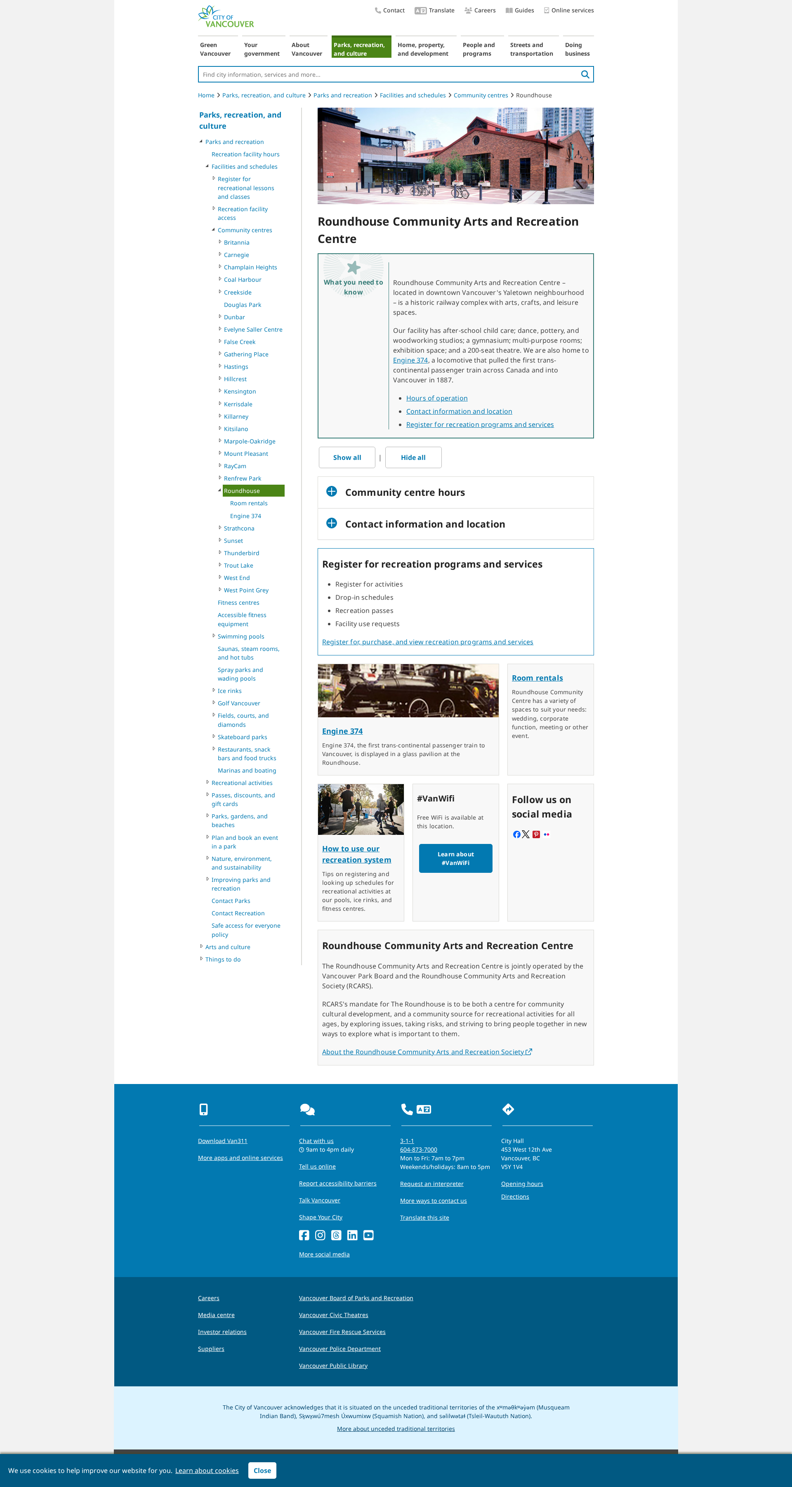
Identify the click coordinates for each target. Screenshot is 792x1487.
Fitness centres (238, 602)
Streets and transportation (531, 49)
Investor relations (222, 1332)
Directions (515, 1196)
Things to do (223, 959)
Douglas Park (243, 305)
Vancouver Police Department (340, 1349)
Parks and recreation (343, 95)
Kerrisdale (238, 404)
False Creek (240, 342)
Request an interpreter (432, 1184)
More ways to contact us (433, 1200)
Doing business (577, 49)
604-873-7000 (418, 1149)
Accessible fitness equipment (242, 619)
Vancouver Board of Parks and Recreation (356, 1298)
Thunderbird (241, 553)
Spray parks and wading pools (240, 674)
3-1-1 (407, 1141)
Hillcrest (235, 379)
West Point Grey (246, 590)
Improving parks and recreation (241, 884)
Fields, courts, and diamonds (243, 720)
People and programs (479, 49)
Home (206, 95)
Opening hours (522, 1184)
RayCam (235, 466)
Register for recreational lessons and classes (246, 187)
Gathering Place (246, 354)
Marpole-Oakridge (250, 441)
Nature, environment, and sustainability (242, 863)
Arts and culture (227, 947)
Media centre (216, 1315)
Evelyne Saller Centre (253, 329)
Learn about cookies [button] (207, 1470)
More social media (324, 1254)
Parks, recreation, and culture (359, 49)
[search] (585, 74)
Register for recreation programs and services (480, 424)
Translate (442, 10)
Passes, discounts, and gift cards (243, 799)
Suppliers (211, 1349)
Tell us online (317, 1166)
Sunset (233, 540)
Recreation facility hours (246, 154)
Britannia (237, 242)
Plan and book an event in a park (245, 842)
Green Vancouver (215, 49)
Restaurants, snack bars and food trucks (247, 753)
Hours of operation (437, 398)
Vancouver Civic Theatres (333, 1315)
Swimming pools (241, 636)
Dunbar (234, 317)
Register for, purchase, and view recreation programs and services (427, 641)
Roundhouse (242, 491)
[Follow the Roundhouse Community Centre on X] (526, 835)
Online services (573, 10)
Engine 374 (245, 516)
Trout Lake (238, 565)
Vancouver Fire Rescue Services (342, 1332)
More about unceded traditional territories (396, 1429)
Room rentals (249, 503)
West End (237, 578)
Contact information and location (459, 411)
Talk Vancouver (319, 1200)
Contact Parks (231, 901)
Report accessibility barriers (338, 1183)
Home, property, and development (423, 49)
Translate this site (424, 1217)
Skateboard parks (242, 737)
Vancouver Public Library (333, 1365)
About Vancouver (307, 49)
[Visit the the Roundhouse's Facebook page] (517, 835)
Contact (394, 10)
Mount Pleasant (246, 453)
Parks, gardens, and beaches (240, 820)
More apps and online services (240, 1158)
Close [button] (262, 1470)
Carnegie (236, 255)
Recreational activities (242, 783)
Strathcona (239, 528)
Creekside (238, 292)
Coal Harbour (243, 279)
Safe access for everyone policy (246, 929)
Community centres (481, 95)
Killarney (236, 416)
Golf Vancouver (239, 703)
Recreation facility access (243, 213)
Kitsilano (236, 429)
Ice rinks (230, 691)
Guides (524, 10)
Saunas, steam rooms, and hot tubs (249, 653)
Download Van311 (223, 1141)
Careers (485, 10)
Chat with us (316, 1141)
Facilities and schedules (413, 95)
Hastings (236, 366)
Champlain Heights (250, 267)
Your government (262, 49)
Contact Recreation (238, 913)
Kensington (240, 391)
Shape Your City (320, 1217)
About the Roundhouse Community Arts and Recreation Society (427, 1051)
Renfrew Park (243, 478)
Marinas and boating (247, 770)
